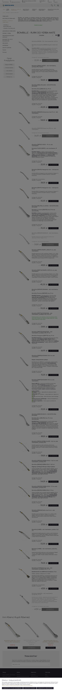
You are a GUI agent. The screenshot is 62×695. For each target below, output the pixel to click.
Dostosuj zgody (30, 688)
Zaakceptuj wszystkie (45, 688)
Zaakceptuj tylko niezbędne (12, 688)
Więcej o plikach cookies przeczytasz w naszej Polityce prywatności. (17, 685)
